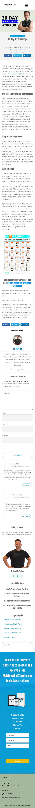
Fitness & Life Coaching (12, 620)
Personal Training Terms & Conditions (14, 786)
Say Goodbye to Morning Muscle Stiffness (17, 601)
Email (5, 424)
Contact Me (5, 783)
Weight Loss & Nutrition (12, 628)
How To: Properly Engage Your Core (17, 589)
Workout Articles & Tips (12, 633)
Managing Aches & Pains (13, 624)
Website (5, 435)
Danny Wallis (17, 495)
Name (5, 413)
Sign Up (17, 761)
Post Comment (17, 455)
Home (4, 781)
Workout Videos (9, 637)
